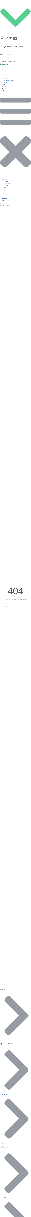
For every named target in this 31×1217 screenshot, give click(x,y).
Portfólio (4, 1040)
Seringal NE (4, 1094)
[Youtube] (15, 38)
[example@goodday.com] (2, 58)
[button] (15, 134)
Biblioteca (4, 1143)
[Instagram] (6, 38)
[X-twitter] (11, 38)
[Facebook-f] (2, 38)
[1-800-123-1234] (2, 51)
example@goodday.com (8, 61)
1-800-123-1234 (5, 54)
